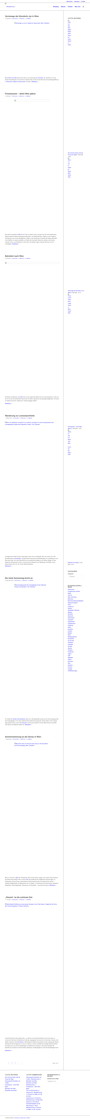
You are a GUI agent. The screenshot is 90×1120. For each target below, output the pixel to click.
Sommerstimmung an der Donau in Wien (23, 736)
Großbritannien (71, 623)
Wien (19, 234)
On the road (71, 640)
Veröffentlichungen (72, 671)
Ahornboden (18, 558)
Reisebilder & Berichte (73, 610)
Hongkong (70, 625)
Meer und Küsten (72, 597)
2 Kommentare (17, 580)
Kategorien (70, 574)
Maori (69, 635)
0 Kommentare (15, 18)
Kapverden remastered (11, 1090)
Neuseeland (71, 638)
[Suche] (83, 6)
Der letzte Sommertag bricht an (19, 578)
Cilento (69, 659)
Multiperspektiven (72, 637)
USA (69, 655)
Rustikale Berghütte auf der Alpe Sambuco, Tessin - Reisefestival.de (33, 1105)
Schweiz (70, 646)
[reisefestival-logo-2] (10, 6)
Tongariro (70, 650)
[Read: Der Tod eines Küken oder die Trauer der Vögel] (69, 45)
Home (69, 604)
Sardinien (70, 665)
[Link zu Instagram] (5, 1)
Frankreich (70, 620)
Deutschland (71, 618)
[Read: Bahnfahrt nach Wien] (69, 454)
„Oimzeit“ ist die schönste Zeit (18, 897)
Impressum (76, 1)
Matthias (29, 18)
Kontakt (83, 1)
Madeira (70, 633)
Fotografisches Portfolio (74, 591)
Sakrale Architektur (73, 603)
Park (27, 879)
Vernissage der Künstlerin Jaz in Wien (22, 16)
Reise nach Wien (12, 78)
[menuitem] (69, 1)
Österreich (22, 18)
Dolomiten (70, 661)
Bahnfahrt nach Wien (14, 256)
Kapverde (70, 629)
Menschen (70, 599)
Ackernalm (24, 723)
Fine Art (70, 595)
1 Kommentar (14, 96)
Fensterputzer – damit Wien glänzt (20, 93)
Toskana (70, 667)
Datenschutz (69, 1)
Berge (69, 593)
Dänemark (70, 616)
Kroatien (70, 631)
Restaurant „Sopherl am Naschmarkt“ (16, 81)
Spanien (70, 648)
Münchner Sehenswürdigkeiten (75, 601)
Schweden (70, 644)
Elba (69, 663)
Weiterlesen (34, 81)
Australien (70, 614)
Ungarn (69, 654)
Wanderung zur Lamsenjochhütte (20, 415)
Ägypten (70, 612)
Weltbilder (70, 657)
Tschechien (71, 652)
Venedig (70, 669)
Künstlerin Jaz (41, 78)
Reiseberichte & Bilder (53, 1078)
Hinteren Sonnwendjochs (19, 719)
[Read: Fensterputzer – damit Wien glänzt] (69, 313)
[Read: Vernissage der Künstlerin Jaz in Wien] (69, 177)
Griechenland (71, 621)
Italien (69, 627)
